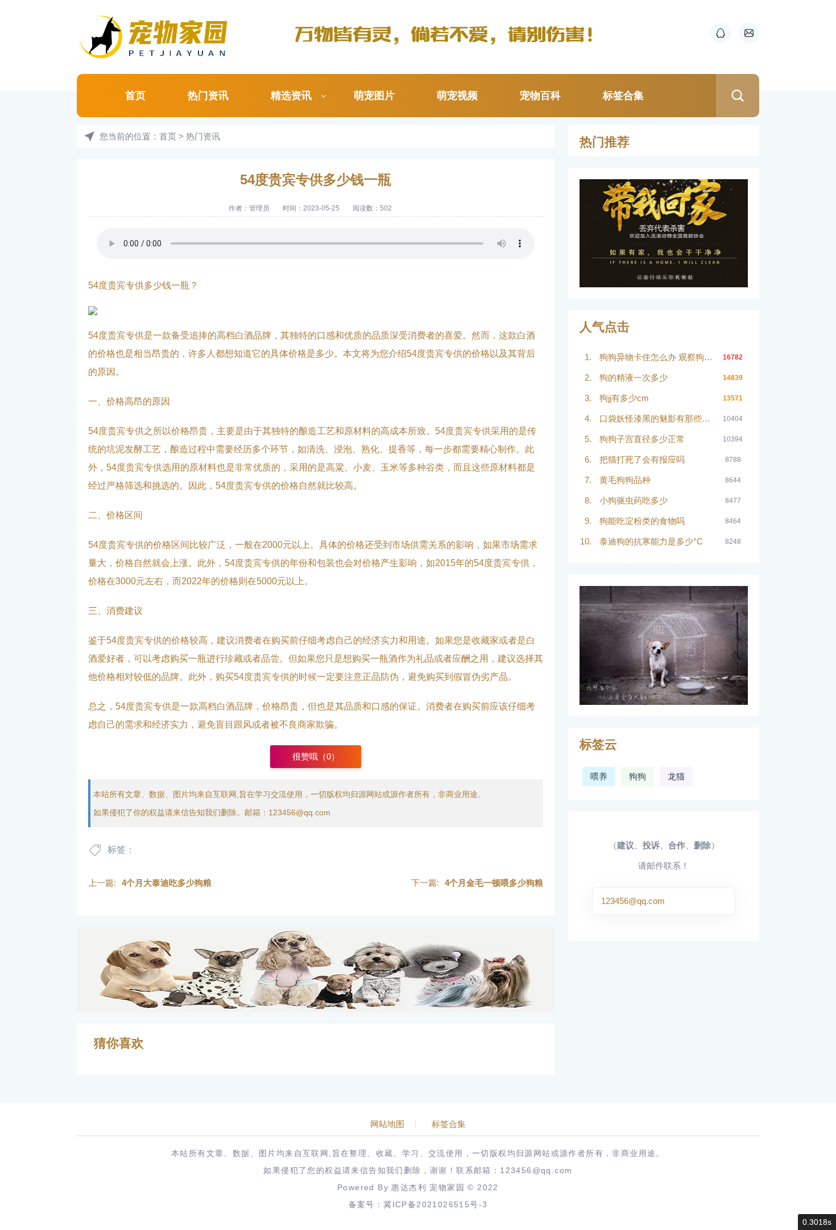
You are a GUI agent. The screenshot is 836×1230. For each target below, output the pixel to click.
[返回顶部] (799, 1093)
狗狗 (637, 776)
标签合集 (623, 95)
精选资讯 (291, 95)
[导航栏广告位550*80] (449, 34)
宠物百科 (540, 95)
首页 (135, 95)
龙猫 (676, 776)
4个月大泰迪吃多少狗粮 (167, 883)
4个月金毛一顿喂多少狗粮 (494, 883)
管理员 (259, 208)
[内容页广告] (315, 969)
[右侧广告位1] (664, 233)
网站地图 (387, 1124)
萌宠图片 (374, 95)
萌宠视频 (457, 95)
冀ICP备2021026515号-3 (435, 1204)
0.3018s (816, 1222)
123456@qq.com (299, 812)
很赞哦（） (316, 756)
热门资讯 (208, 95)
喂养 (598, 776)
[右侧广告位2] (664, 645)
